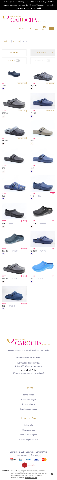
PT (20, 28)
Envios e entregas (28, 399)
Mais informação (31, 477)
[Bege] (31, 144)
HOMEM (16, 41)
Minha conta (28, 395)
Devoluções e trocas (28, 409)
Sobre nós (28, 425)
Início (7, 41)
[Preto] (31, 89)
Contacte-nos (28, 430)
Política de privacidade (28, 439)
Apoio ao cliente (28, 404)
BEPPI (4, 83)
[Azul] (3, 89)
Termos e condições (28, 435)
